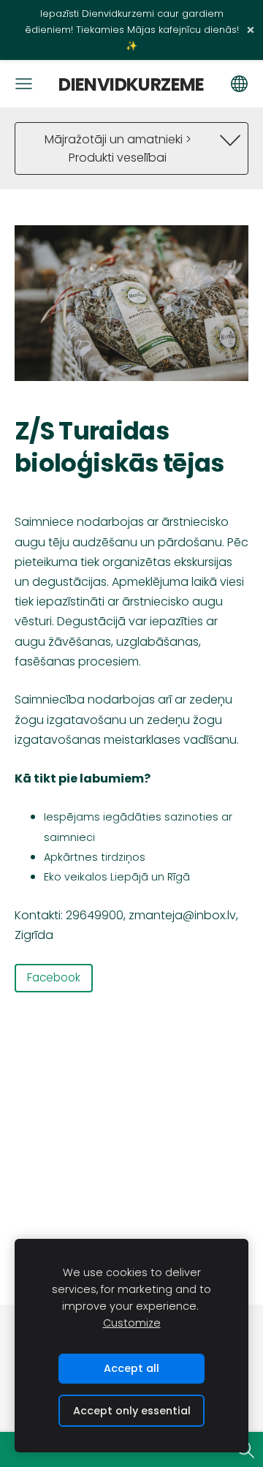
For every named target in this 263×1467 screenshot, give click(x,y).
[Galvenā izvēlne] (24, 84)
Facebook (53, 977)
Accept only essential (132, 1410)
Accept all (131, 1368)
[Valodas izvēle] (239, 84)
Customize (132, 1323)
